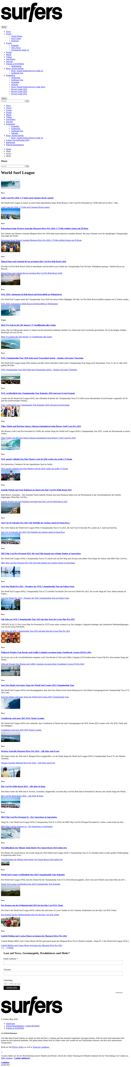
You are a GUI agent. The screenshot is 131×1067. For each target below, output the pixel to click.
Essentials (15, 82)
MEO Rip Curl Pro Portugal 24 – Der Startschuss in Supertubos (29, 817)
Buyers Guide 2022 (19, 91)
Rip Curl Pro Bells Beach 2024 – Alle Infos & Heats (23, 786)
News (8, 31)
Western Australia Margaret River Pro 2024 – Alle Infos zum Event (30, 751)
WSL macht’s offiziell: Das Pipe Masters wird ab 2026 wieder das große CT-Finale (36, 459)
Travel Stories (16, 36)
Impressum (10, 142)
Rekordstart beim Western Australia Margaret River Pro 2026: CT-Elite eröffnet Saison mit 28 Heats (44, 228)
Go (27, 101)
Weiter (10, 948)
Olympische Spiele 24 (20, 50)
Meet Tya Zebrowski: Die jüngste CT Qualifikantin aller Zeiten (28, 325)
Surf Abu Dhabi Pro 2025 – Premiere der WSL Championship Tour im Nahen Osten (37, 586)
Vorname (7, 970)
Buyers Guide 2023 (19, 89)
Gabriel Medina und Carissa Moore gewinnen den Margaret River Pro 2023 (34, 936)
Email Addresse (11, 958)
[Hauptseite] (31, 20)
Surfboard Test (17, 73)
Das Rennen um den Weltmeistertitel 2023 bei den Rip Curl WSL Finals (32, 905)
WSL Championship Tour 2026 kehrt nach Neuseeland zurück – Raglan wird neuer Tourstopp (42, 358)
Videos (9, 57)
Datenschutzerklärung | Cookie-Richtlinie (23, 1026)
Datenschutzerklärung (15, 145)
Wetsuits (14, 84)
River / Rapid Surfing (15, 68)
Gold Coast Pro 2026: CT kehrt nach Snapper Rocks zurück (27, 198)
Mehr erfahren (7, 1058)
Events (9, 43)
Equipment (10, 75)
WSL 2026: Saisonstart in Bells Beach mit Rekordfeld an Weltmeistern (31, 294)
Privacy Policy (18, 1047)
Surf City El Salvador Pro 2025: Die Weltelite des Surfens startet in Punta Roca (35, 523)
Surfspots (15, 41)
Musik (8, 55)
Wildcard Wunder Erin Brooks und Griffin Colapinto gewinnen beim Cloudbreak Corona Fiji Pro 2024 (46, 652)
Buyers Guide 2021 (19, 94)
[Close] (2, 1052)
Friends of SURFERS (15, 64)
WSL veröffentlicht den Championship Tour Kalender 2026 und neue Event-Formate (38, 393)
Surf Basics (10, 59)
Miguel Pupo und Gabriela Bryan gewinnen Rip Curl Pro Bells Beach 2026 (33, 261)
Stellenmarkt (16, 66)
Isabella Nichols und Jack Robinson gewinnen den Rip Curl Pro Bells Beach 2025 (36, 490)
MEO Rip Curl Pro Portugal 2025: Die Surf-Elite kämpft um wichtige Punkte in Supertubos (41, 553)
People (9, 52)
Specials (9, 61)
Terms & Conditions (41, 1047)
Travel (8, 34)
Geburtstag (8, 980)
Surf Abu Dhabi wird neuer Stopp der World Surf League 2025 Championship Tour (37, 685)
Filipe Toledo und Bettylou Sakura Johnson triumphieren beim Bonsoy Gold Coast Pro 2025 (41, 426)
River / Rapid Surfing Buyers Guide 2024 (28, 87)
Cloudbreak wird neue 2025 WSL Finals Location (22, 718)
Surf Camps (16, 38)
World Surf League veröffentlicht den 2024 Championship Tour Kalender (33, 875)
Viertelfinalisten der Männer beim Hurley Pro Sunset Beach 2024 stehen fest (34, 848)
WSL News (16, 48)
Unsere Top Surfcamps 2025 (17, 140)
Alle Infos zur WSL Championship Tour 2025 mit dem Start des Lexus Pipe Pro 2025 (38, 619)
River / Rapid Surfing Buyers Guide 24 (27, 71)
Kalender (15, 45)
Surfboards (15, 78)
